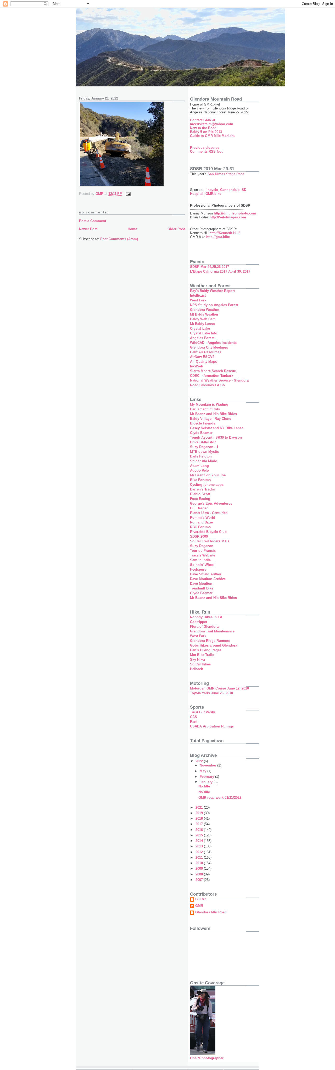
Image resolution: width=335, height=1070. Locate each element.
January (207, 782)
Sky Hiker (197, 659)
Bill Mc (200, 899)
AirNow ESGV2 (202, 357)
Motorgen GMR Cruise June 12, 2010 (219, 688)
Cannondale (229, 190)
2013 (200, 846)
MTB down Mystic (204, 452)
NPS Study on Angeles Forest (214, 305)
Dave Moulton (201, 584)
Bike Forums (200, 480)
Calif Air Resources (205, 352)
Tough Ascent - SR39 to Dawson (216, 437)
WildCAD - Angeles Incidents (213, 343)
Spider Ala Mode (203, 461)
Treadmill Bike (201, 588)
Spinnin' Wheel (202, 565)
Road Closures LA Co (207, 385)
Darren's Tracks (202, 489)
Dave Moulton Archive (208, 579)
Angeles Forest (202, 338)
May (203, 771)
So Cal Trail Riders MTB (209, 541)
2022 (200, 761)
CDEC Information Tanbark (211, 376)
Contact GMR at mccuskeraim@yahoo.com (211, 122)
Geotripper (198, 622)
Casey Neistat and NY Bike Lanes (216, 428)
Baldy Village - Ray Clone (210, 419)
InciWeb (196, 366)
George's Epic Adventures (211, 503)
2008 (200, 874)
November (208, 765)
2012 (200, 852)
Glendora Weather (204, 310)
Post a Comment (92, 221)
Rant (193, 722)
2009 (200, 868)
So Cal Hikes (200, 664)
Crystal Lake (200, 328)
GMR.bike (213, 194)
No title (204, 786)
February (207, 777)
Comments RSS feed (207, 151)
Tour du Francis (203, 551)
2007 (200, 880)
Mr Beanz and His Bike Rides (213, 414)
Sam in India (200, 560)
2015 (200, 835)
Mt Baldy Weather (204, 314)
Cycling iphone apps (207, 485)
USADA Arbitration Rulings (212, 726)
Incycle (212, 190)
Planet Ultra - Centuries (208, 513)
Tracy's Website (202, 555)
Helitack (196, 669)
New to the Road (203, 128)
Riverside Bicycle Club (208, 532)
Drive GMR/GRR (203, 442)
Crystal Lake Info (203, 333)
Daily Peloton (201, 456)
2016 (200, 830)
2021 (200, 807)
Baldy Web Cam (203, 319)
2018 (200, 818)
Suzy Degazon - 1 (204, 447)
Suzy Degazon (201, 546)
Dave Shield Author (205, 574)
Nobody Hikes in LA (206, 617)
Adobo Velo (199, 470)
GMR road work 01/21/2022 (219, 797)
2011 (200, 857)
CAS (193, 717)
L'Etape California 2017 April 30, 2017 (220, 271)
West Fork (198, 300)
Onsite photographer (207, 1058)
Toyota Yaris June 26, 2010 (211, 693)
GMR (199, 906)
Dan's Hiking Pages (205, 650)
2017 (200, 824)
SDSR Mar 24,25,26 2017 (209, 267)
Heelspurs (198, 569)
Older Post (176, 229)
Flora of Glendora (204, 626)
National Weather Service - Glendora (219, 380)
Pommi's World (202, 518)
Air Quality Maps (203, 361)
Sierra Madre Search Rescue (213, 371)
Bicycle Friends (202, 423)
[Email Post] (128, 194)
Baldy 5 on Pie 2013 (206, 132)
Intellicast (198, 295)
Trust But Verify (202, 712)
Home (132, 229)
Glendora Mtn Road (211, 912)
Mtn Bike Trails (202, 655)
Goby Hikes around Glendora (213, 645)
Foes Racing (200, 499)
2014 (200, 841)
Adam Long (199, 466)
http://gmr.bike (218, 237)
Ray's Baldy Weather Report (212, 291)
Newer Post (88, 229)
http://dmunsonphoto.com (235, 213)
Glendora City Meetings (209, 347)
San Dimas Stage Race (226, 174)
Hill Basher (199, 508)
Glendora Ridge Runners (210, 641)
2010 (200, 863)
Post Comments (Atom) (119, 239)
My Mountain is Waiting (209, 404)
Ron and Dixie (201, 522)
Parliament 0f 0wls (205, 409)
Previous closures (204, 148)
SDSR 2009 (199, 536)
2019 (200, 813)
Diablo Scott (200, 494)
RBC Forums (200, 527)
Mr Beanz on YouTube (208, 475)
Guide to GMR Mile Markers (212, 136)
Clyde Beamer (201, 433)
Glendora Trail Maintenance (212, 631)
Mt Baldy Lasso (202, 324)
